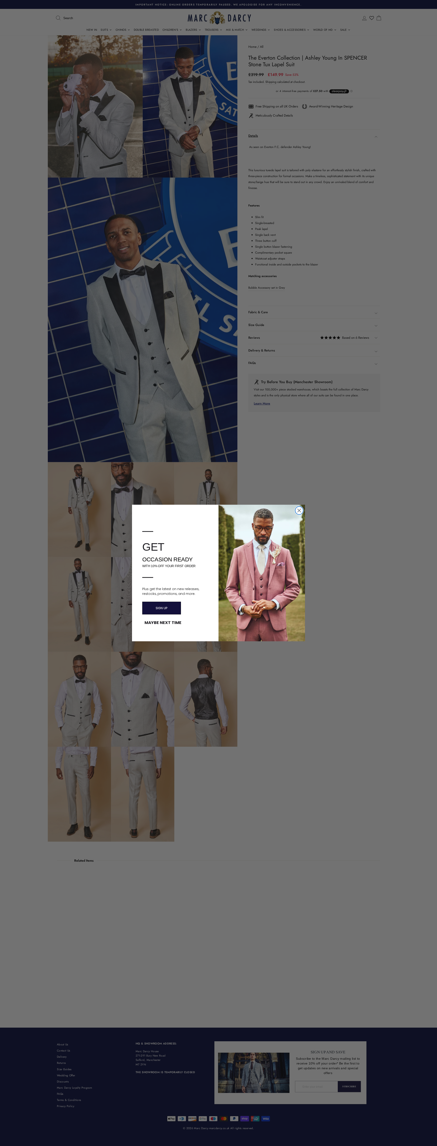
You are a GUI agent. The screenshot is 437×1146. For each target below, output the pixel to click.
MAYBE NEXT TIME (163, 622)
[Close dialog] (299, 510)
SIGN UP (162, 608)
